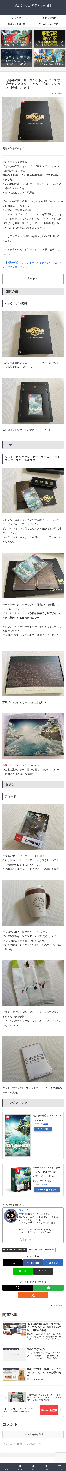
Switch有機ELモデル (46, 1189)
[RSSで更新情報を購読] (30, 1239)
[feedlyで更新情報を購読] (25, 1239)
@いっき (24, 1210)
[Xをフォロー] (21, 1239)
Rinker (45, 1124)
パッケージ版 (42, 1129)
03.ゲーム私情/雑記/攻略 (16, 1249)
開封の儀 (51, 1249)
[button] (43, 1271)
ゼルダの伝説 (37, 1249)
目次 (29, 278)
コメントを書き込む (33, 1434)
